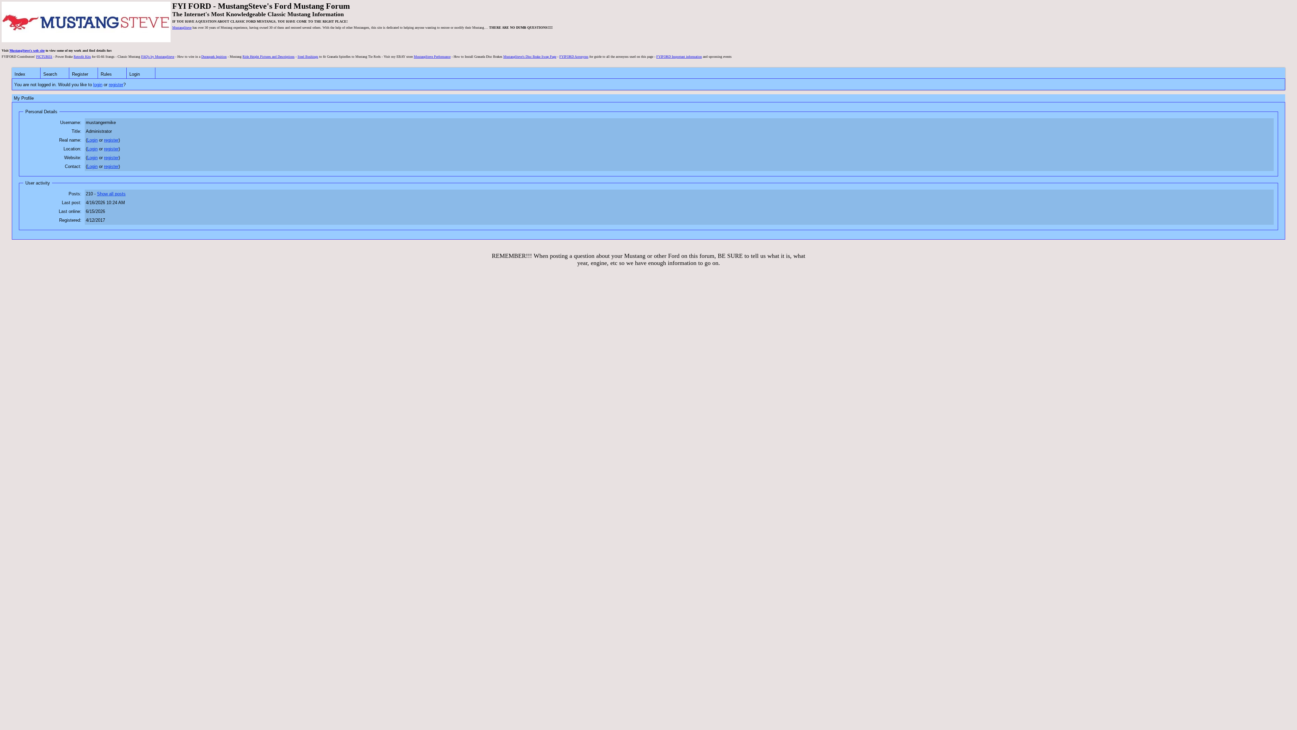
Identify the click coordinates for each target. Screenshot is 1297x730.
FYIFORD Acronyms (573, 56)
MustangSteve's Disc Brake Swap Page (529, 56)
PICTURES (44, 56)
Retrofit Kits (82, 56)
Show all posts (111, 193)
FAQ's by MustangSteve (157, 56)
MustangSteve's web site (27, 50)
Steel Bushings (308, 56)
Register (80, 74)
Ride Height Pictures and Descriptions (269, 56)
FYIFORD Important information (679, 56)
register (116, 84)
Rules (106, 74)
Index (20, 74)
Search (50, 74)
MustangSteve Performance (432, 56)
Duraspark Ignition (214, 56)
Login (134, 74)
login (97, 84)
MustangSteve (182, 27)
